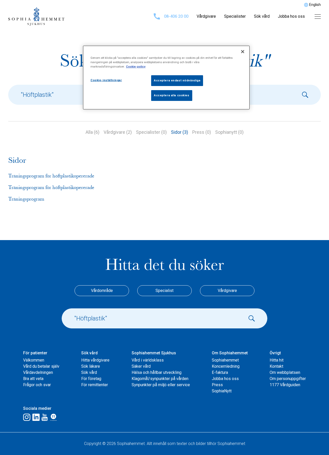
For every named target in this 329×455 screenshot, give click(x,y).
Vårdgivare (206, 16)
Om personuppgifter (288, 378)
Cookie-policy (135, 66)
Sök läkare (90, 366)
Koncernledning (226, 366)
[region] (166, 77)
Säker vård (141, 366)
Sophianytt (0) (229, 132)
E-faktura (220, 372)
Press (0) (201, 132)
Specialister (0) (151, 132)
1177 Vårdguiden (285, 384)
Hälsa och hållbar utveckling (156, 372)
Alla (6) (92, 132)
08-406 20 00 (176, 16)
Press (217, 384)
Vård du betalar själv (41, 366)
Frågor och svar (37, 384)
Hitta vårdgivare (95, 360)
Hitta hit (277, 360)
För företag (91, 378)
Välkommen (33, 360)
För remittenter (94, 384)
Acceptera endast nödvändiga (177, 80)
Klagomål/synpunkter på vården (160, 378)
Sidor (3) (179, 132)
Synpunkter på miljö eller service (161, 384)
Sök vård (262, 16)
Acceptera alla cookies (171, 95)
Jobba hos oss (291, 16)
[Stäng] (242, 51)
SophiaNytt (222, 390)
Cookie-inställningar (106, 80)
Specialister (235, 16)
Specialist (164, 290)
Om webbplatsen (285, 372)
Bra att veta (33, 378)
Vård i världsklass (148, 360)
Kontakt (276, 366)
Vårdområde (102, 290)
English (315, 5)
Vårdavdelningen (38, 372)
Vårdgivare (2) (118, 132)
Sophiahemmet (225, 360)
